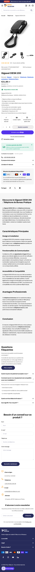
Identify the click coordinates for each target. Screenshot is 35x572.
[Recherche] (31, 10)
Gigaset (9, 77)
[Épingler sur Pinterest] (20, 188)
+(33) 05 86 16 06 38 (10, 483)
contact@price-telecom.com (12, 491)
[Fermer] (31, 144)
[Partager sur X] (15, 188)
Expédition (4, 86)
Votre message (5, 446)
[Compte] (29, 6)
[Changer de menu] (2, 6)
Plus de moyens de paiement (17, 136)
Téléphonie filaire (13, 79)
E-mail (3, 430)
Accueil (3, 15)
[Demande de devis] (26, 6)
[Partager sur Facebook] (10, 188)
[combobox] (17, 10)
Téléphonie (10, 15)
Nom (2, 422)
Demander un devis (9, 139)
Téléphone (4, 438)
